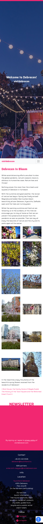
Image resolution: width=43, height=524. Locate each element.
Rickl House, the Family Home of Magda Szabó (20, 389)
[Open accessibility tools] (38, 519)
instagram (22, 520)
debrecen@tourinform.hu (21, 461)
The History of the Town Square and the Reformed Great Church (21, 392)
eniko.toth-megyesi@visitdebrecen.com (21, 468)
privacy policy (30, 440)
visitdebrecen (8, 161)
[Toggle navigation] (38, 161)
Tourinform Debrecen (21, 481)
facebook (22, 516)
